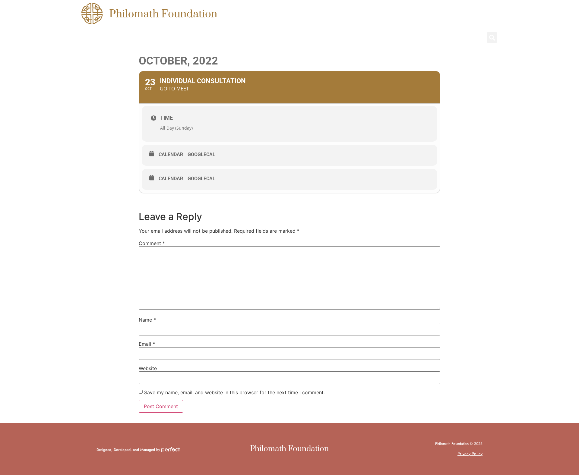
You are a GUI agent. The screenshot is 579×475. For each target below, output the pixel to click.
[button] (492, 37)
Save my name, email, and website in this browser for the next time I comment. (234, 392)
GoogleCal (201, 154)
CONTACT (394, 38)
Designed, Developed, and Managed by (128, 449)
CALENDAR (293, 38)
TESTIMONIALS (238, 38)
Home (89, 38)
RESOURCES (182, 38)
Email (147, 343)
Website (148, 368)
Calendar (171, 154)
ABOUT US (131, 38)
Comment (152, 243)
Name (147, 319)
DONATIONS (344, 38)
